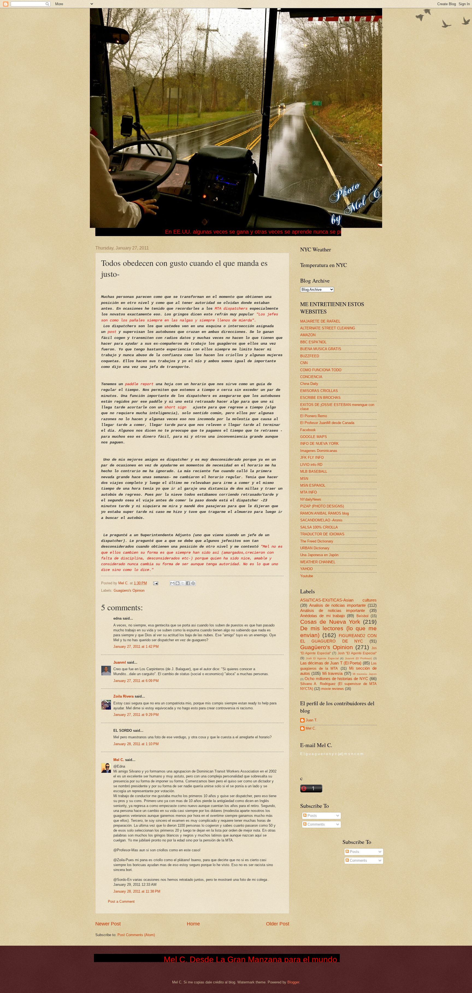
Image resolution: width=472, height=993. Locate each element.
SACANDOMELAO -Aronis (321, 520)
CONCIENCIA (311, 377)
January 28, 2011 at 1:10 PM (136, 744)
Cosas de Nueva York (330, 622)
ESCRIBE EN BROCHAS (320, 398)
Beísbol (362, 616)
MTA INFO (308, 492)
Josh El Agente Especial (322, 658)
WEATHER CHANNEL (317, 562)
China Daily (309, 384)
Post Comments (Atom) (136, 935)
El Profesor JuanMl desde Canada (327, 423)
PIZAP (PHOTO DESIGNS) (322, 506)
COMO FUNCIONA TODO (320, 370)
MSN (304, 479)
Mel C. (124, 583)
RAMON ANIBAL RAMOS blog (324, 513)
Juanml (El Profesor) (358, 658)
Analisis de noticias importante (337, 605)
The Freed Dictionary (316, 541)
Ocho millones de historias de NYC (336, 678)
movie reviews (332, 689)
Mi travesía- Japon (365, 673)
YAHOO (306, 569)
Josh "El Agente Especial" (357, 653)
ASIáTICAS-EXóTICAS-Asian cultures (338, 600)
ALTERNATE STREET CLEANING (327, 328)
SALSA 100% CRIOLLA (319, 527)
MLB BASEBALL (313, 471)
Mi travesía (332, 673)
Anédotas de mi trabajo (322, 615)
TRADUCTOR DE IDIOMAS (322, 534)
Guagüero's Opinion (129, 590)
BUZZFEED (309, 356)
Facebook (308, 430)
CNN (304, 363)
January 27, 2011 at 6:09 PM (136, 681)
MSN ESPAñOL (312, 485)
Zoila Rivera (123, 696)
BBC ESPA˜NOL (313, 342)
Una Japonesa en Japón (319, 555)
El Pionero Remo (313, 416)
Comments (315, 824)
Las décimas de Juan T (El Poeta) (330, 663)
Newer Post (108, 924)
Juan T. (311, 720)
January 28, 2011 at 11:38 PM (136, 891)
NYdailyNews (310, 499)
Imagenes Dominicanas (318, 451)
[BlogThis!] (177, 583)
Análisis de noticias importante (332, 610)
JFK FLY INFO (312, 457)
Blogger (293, 982)
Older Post (277, 924)
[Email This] (172, 583)
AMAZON (307, 335)
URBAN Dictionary (314, 548)
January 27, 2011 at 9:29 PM (136, 715)
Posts (311, 816)
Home (193, 924)
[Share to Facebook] (188, 583)
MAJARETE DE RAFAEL (320, 321)
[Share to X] (182, 583)
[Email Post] (155, 583)
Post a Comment (121, 901)
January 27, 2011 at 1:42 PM (136, 646)
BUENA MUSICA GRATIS (320, 349)
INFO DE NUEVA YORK (319, 444)
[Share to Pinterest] (193, 583)
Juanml (119, 662)
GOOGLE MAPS (313, 437)
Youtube (306, 576)
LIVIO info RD (311, 465)
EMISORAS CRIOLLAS (319, 391)
